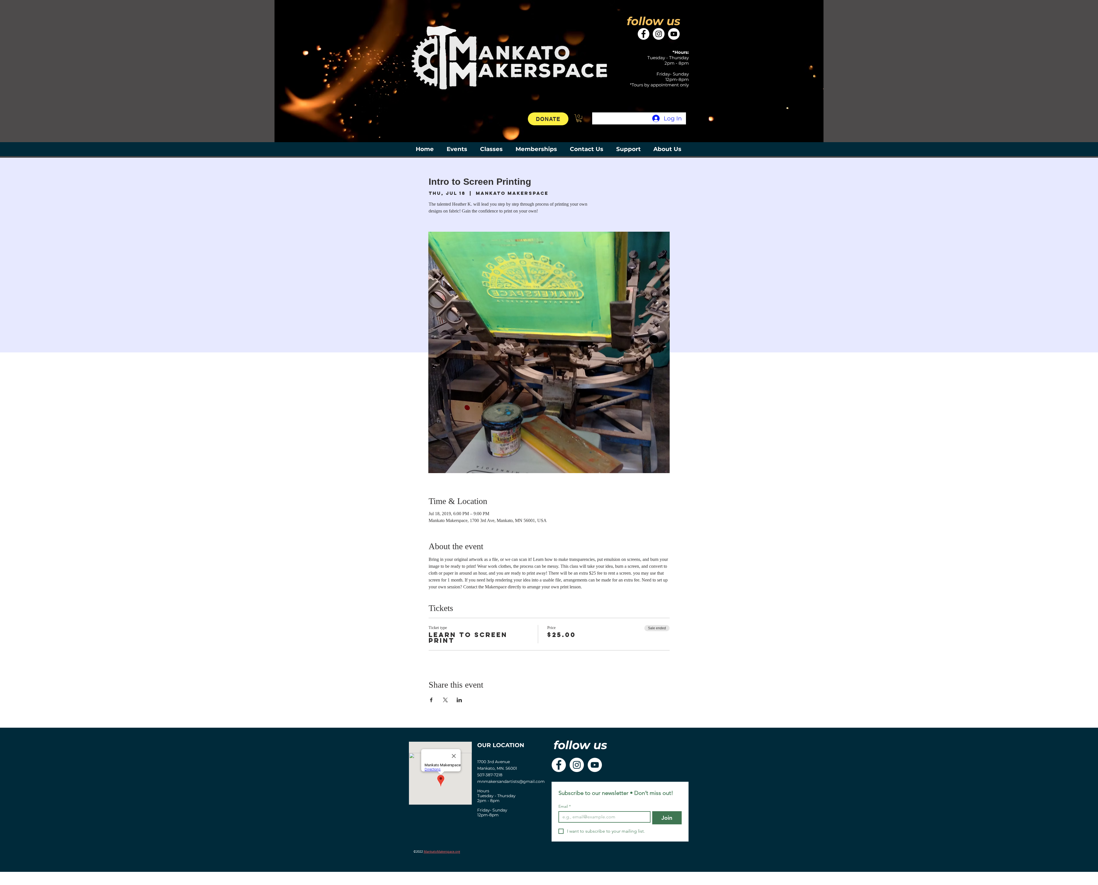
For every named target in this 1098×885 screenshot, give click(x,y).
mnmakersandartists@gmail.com (511, 781)
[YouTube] (674, 34)
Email (564, 806)
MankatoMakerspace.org (442, 851)
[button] (579, 118)
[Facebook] (643, 34)
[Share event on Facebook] (431, 700)
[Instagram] (659, 34)
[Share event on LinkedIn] (459, 700)
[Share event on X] (445, 700)
